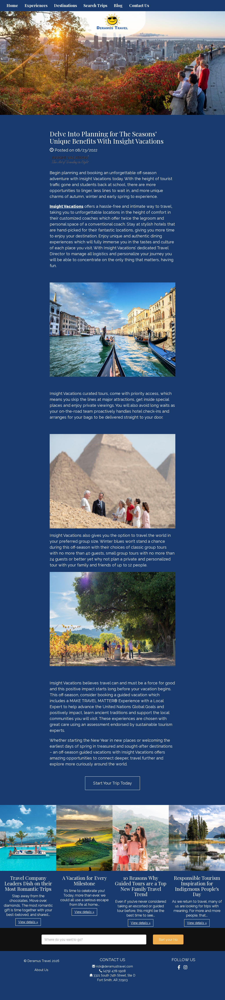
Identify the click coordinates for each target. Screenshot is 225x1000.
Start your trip (168, 939)
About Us (41, 970)
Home (12, 5)
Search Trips (95, 5)
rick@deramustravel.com (114, 966)
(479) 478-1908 (114, 971)
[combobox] (94, 939)
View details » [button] (28, 922)
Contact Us (139, 5)
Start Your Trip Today (112, 783)
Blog (118, 5)
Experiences (36, 5)
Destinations (65, 5)
